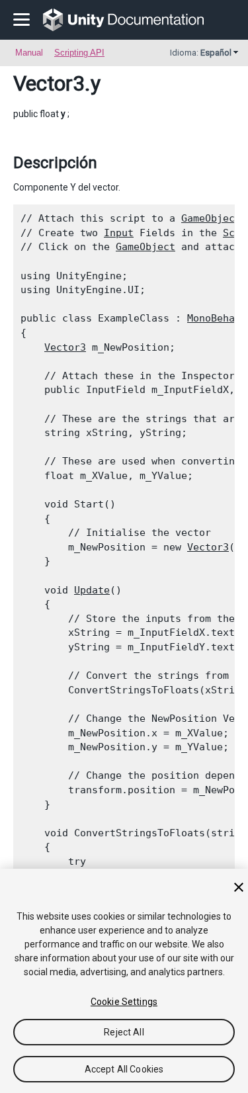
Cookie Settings (124, 1001)
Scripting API (79, 53)
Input (119, 233)
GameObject (211, 218)
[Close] (239, 887)
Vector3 (49, 83)
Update (92, 590)
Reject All (124, 1032)
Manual (29, 53)
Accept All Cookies (124, 1069)
